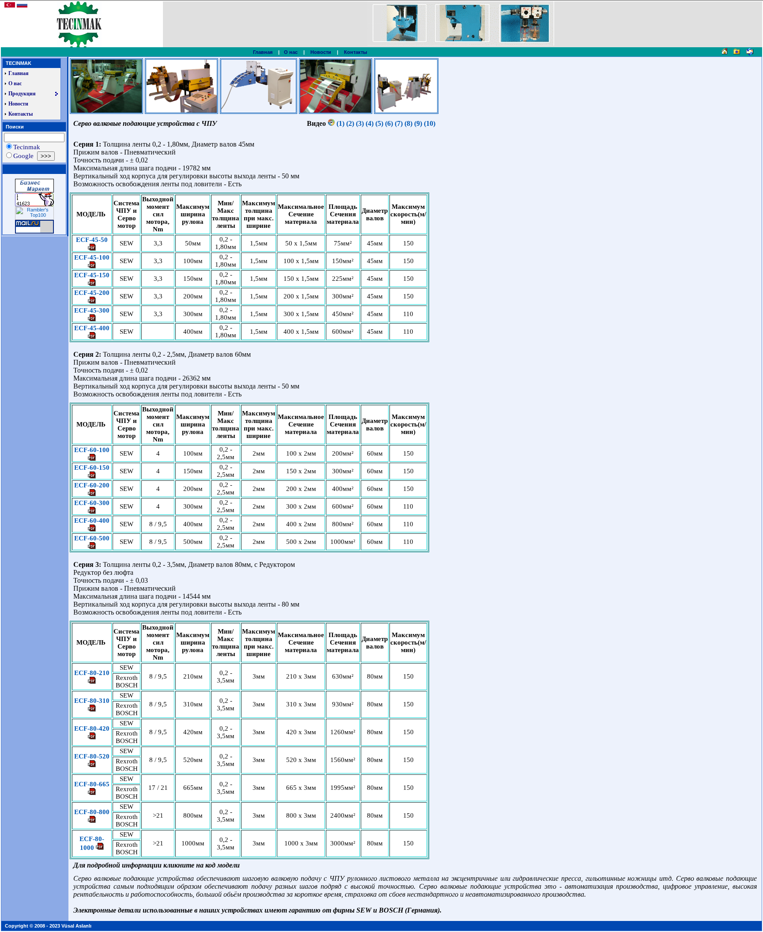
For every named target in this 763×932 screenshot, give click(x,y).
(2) (350, 123)
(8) (408, 123)
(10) (429, 123)
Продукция (22, 94)
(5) (379, 123)
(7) (399, 123)
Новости (320, 52)
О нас (291, 52)
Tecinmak (26, 147)
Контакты (355, 52)
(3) (360, 123)
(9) (418, 123)
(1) (341, 123)
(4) (370, 123)
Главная (262, 52)
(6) (389, 123)
